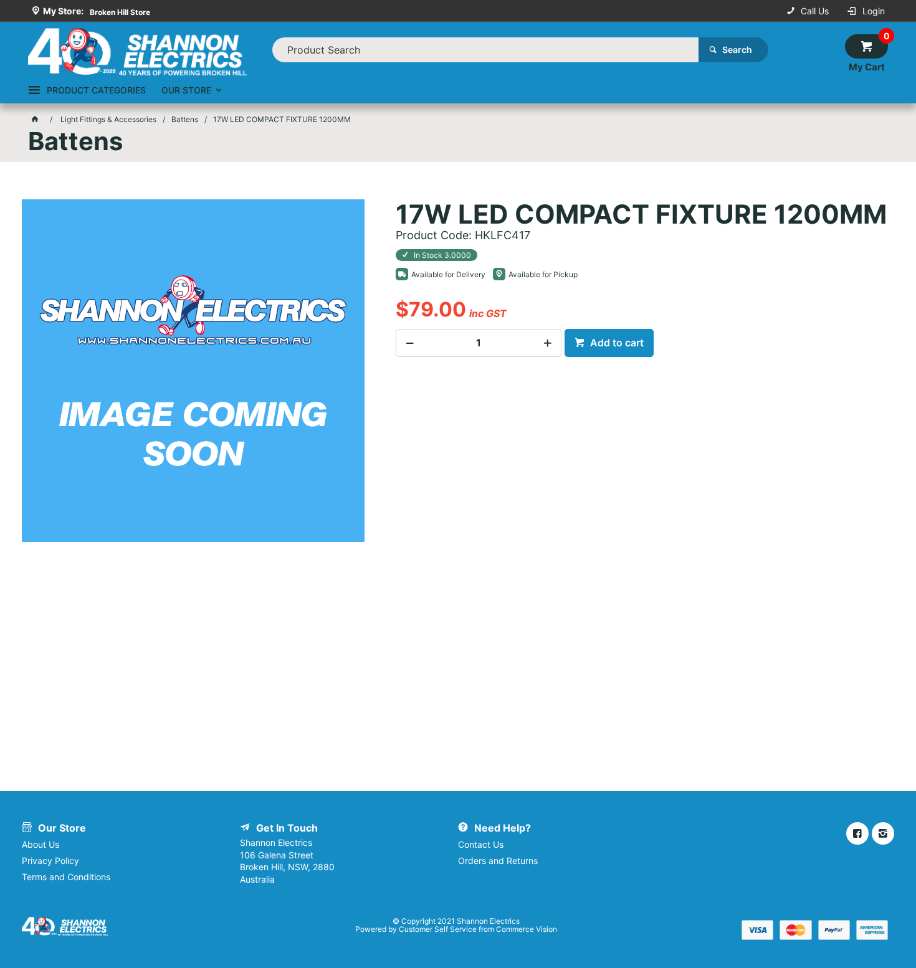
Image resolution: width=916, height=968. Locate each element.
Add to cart (616, 342)
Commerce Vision (526, 929)
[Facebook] (857, 833)
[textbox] (485, 49)
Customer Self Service (438, 929)
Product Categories (96, 90)
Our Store (186, 90)
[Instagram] (883, 833)
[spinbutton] (478, 343)
